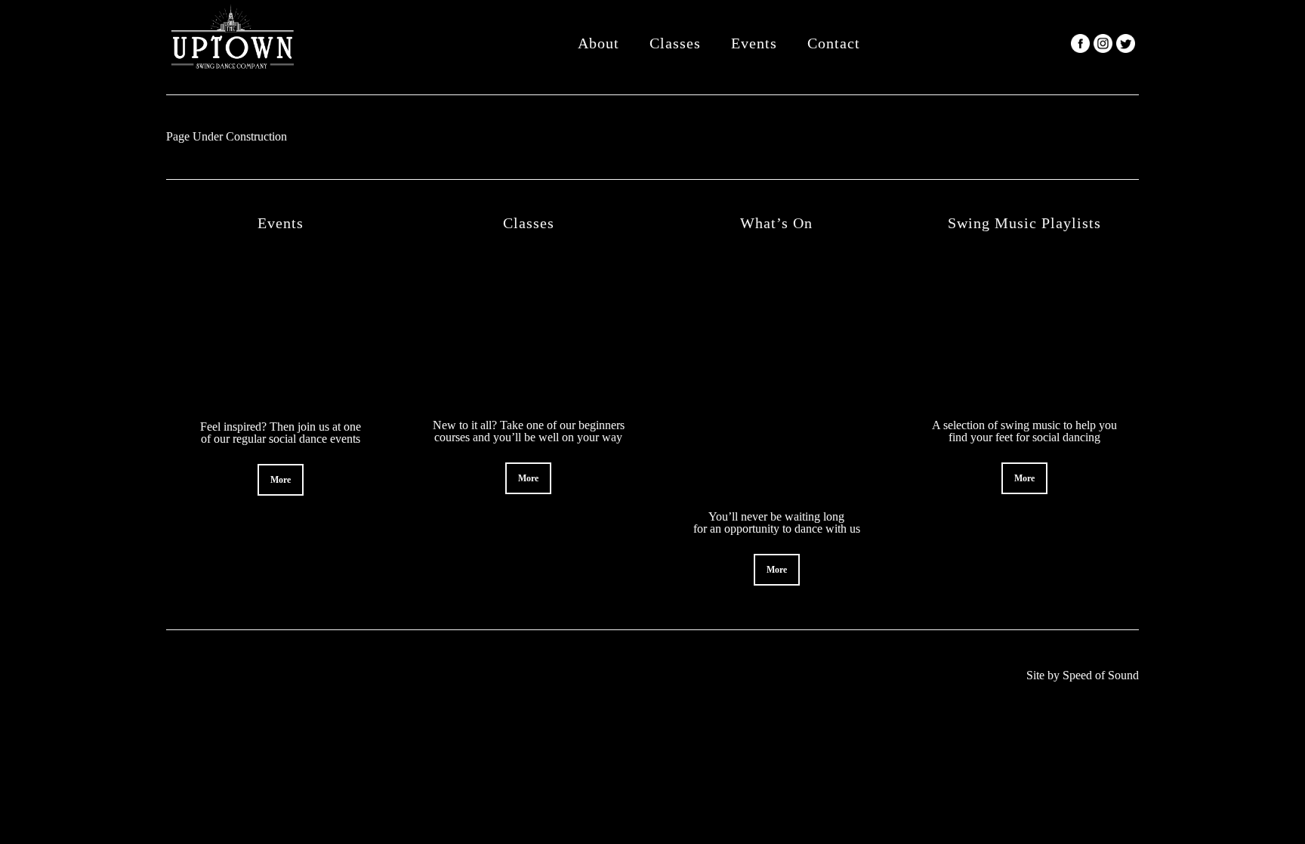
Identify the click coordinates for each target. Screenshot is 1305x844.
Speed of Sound (1101, 675)
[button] (281, 480)
